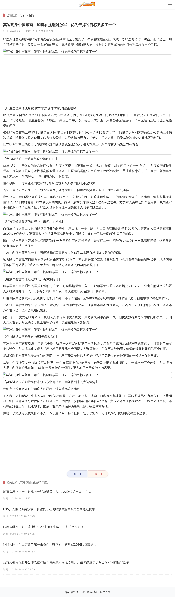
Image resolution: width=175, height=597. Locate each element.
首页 (23, 15)
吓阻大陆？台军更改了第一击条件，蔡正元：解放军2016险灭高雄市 (50, 544)
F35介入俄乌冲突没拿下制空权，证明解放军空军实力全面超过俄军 (49, 509)
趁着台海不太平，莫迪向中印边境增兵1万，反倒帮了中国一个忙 (47, 491)
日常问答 (105, 591)
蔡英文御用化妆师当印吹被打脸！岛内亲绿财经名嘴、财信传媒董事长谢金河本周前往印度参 (66, 562)
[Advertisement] (87, 80)
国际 (32, 15)
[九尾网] (87, 4)
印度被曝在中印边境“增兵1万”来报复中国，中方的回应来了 (43, 527)
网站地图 (92, 591)
